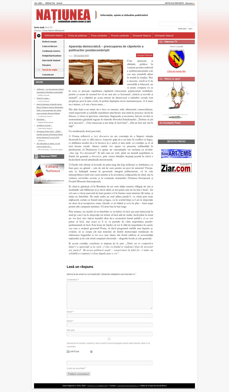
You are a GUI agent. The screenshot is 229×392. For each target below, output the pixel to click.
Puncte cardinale (120, 35)
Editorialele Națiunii (54, 35)
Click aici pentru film (176, 71)
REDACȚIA (50, 3)
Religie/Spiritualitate (51, 56)
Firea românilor (99, 35)
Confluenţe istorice (51, 51)
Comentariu (73, 279)
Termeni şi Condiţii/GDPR (97, 386)
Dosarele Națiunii (142, 35)
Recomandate (43, 149)
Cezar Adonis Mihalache (53, 30)
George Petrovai (144, 55)
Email (70, 321)
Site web (71, 330)
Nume (70, 312)
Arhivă (59, 3)
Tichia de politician (77, 35)
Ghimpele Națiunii (164, 35)
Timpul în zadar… (43, 98)
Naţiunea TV (171, 41)
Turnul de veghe (49, 70)
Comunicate (48, 75)
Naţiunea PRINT (49, 156)
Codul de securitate (75, 368)
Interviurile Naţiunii (51, 60)
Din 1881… (39, 3)
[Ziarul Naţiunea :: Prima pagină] (91, 24)
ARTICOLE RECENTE (174, 3)
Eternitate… (41, 119)
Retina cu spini (172, 79)
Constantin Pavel (171, 123)
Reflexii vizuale (49, 42)
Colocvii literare (49, 46)
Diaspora (46, 65)
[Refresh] (91, 351)
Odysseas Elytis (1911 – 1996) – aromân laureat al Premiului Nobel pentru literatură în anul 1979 (50, 134)
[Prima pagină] (38, 35)
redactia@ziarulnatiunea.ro (128, 386)
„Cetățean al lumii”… (44, 125)
